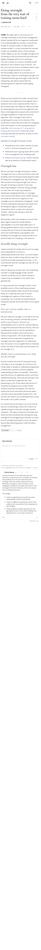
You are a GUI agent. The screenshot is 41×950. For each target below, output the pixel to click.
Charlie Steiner (9, 472)
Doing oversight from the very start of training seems (15, 14)
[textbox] (20, 448)
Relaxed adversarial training (15, 157)
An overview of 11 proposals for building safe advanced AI (18, 129)
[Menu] (3, 2)
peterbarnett (7, 22)
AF (8, 3)
